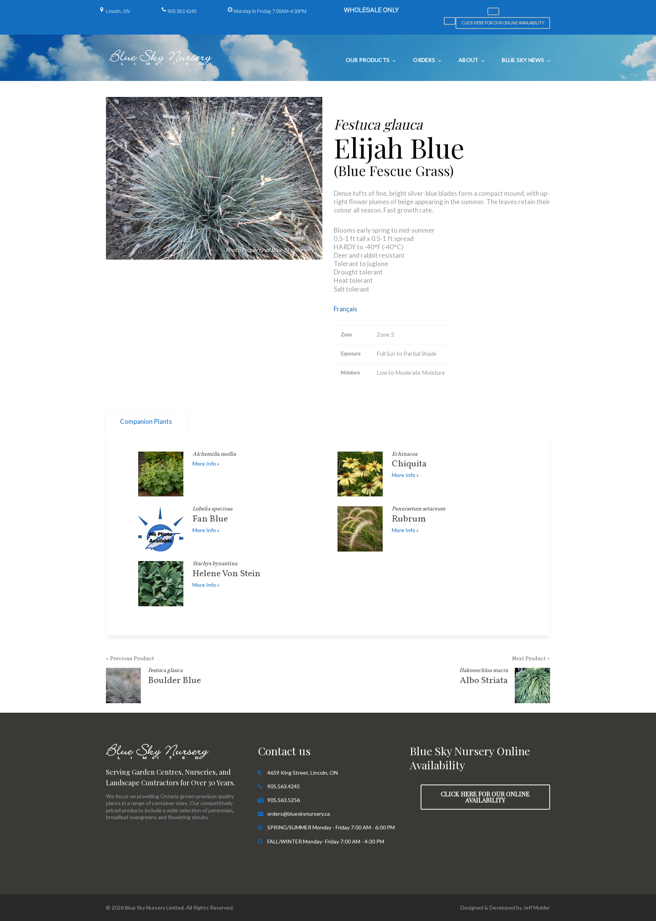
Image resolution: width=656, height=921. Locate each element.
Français (345, 309)
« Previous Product (130, 659)
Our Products (368, 60)
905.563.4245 (181, 11)
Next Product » (531, 659)
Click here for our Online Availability (503, 22)
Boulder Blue (174, 677)
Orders (424, 60)
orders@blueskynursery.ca (298, 813)
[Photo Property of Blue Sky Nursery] (214, 178)
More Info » (205, 463)
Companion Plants (146, 421)
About (468, 60)
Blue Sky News (523, 60)
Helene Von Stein (226, 570)
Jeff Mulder (536, 907)
